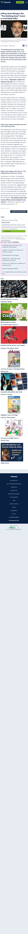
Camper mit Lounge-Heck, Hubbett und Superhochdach (13, 264)
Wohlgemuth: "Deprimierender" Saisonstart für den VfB (11, 259)
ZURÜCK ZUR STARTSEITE (19, 211)
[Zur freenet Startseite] (5, 1)
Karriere (14, 514)
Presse (14, 507)
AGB (14, 500)
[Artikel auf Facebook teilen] (24, 45)
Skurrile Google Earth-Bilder (10, 268)
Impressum (14, 487)
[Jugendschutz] (14, 527)
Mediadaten (14, 510)
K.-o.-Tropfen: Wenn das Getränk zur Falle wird (14, 273)
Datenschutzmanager (14, 494)
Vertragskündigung (14, 517)
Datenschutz (14, 490)
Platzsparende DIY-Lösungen (10, 255)
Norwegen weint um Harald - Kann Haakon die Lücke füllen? (12, 246)
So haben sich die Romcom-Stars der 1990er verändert (12, 251)
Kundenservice (14, 480)
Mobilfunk (20, 2)
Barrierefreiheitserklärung (14, 484)
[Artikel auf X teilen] (26, 45)
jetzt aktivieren (7, 231)
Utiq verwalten (14, 497)
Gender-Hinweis (14, 504)
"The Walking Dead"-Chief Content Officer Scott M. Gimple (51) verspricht (14, 200)
